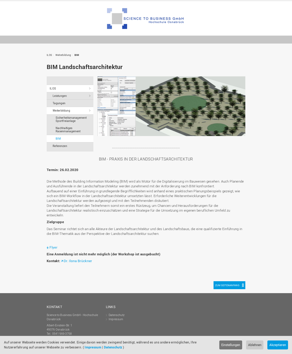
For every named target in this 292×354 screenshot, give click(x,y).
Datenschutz (113, 347)
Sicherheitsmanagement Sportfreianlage (71, 119)
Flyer (53, 247)
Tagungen (59, 103)
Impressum (93, 347)
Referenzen (60, 146)
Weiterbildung (63, 54)
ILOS (146, 18)
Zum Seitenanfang (227, 285)
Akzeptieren (277, 345)
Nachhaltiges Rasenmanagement (68, 129)
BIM (76, 54)
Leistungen (60, 96)
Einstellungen (230, 345)
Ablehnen (254, 345)
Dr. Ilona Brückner (78, 261)
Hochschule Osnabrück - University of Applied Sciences (232, 29)
